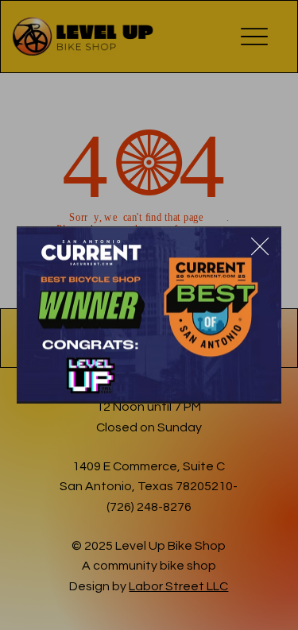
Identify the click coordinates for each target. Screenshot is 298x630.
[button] (260, 247)
